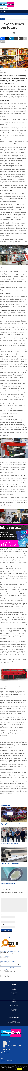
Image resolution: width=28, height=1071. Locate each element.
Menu (4, 11)
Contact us (14, 1021)
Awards (14, 994)
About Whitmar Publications (14, 1022)
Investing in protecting (8, 883)
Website (3, 924)
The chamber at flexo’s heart (10, 863)
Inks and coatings (14, 1005)
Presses (14, 1001)
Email (2, 919)
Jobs (10, 937)
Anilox (14, 1006)
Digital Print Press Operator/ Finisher (9, 951)
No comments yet (17, 45)
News (14, 987)
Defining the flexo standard (9, 843)
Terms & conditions (14, 1025)
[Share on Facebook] (2, 38)
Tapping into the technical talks (11, 824)
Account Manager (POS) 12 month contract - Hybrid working (9, 968)
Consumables (14, 1009)
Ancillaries (14, 1011)
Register (6, 8)
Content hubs (14, 992)
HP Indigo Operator (5, 956)
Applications (14, 1013)
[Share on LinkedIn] (11, 38)
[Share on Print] (16, 38)
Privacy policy (14, 1023)
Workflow (14, 1010)
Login (1, 8)
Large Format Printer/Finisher (8, 961)
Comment (3, 896)
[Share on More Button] (25, 38)
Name (2, 914)
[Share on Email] (21, 38)
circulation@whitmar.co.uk (8, 1062)
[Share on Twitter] (7, 38)
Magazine (14, 989)
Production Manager (5, 974)
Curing (14, 1008)
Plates (14, 1004)
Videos (14, 988)
